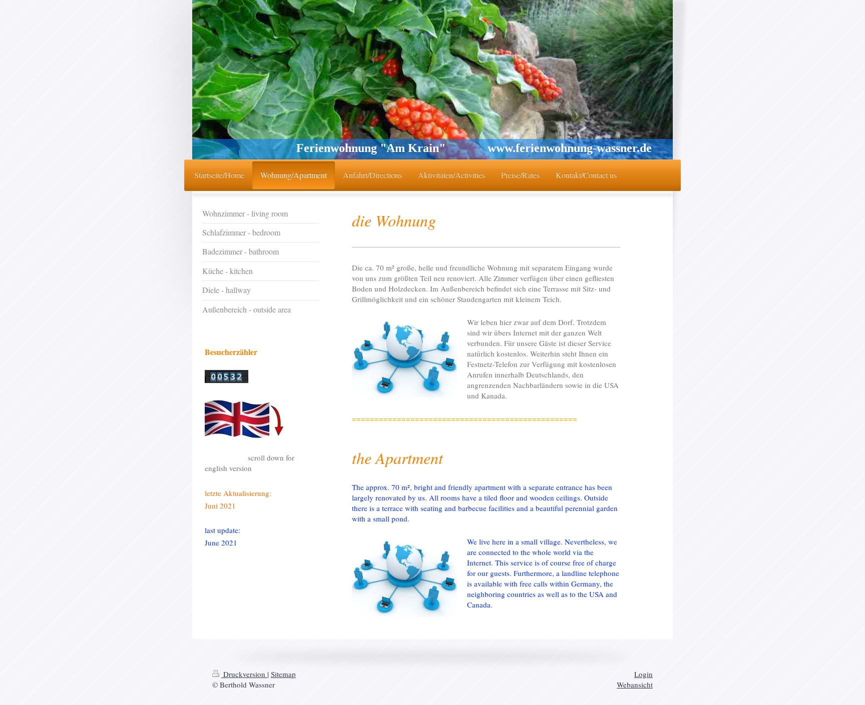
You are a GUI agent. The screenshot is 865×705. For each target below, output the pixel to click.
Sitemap (283, 674)
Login (643, 674)
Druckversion (244, 674)
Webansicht (635, 685)
